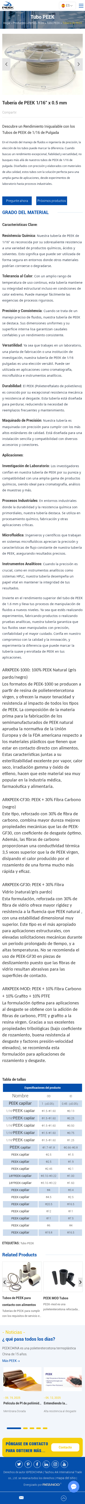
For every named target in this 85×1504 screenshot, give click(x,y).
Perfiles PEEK (36, 23)
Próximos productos (51, 201)
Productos (19, 23)
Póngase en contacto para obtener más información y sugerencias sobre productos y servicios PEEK (27, 1447)
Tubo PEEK (53, 23)
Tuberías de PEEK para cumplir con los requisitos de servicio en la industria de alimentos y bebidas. (21, 1314)
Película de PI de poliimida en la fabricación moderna (22, 1403)
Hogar (6, 23)
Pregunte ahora (17, 201)
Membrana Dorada (14, 1411)
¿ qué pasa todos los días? (28, 1339)
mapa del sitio (66, 1478)
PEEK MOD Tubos (55, 1298)
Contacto (65, 1447)
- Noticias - (13, 1332)
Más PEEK (9, 1361)
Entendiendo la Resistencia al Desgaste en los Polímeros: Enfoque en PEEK (63, 1403)
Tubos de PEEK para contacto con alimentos (19, 1301)
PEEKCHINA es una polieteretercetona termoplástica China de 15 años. (39, 1351)
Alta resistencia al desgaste (60, 1411)
